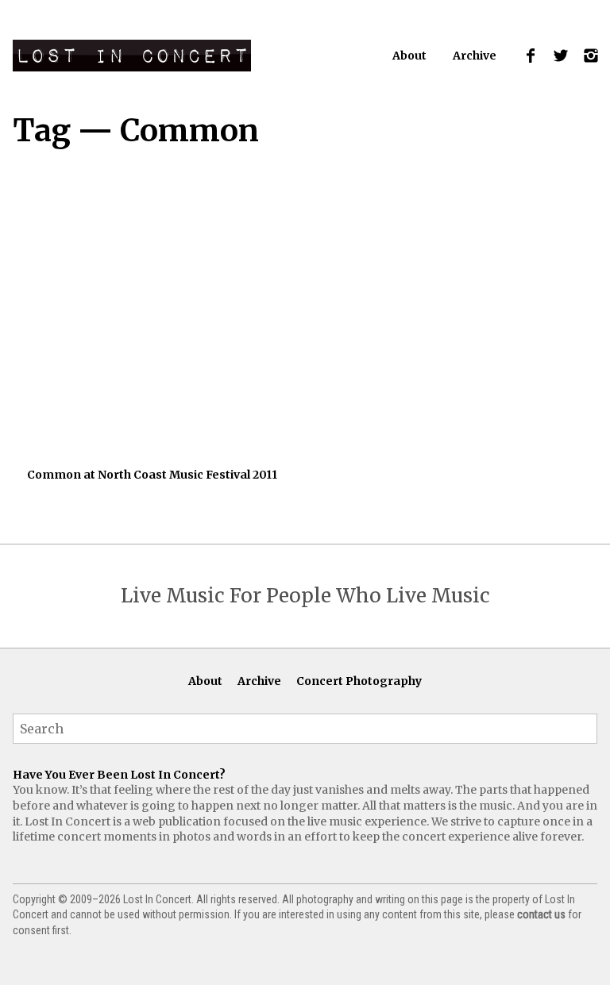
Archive (474, 55)
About (409, 55)
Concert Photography (359, 681)
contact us (541, 914)
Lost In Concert (132, 55)
